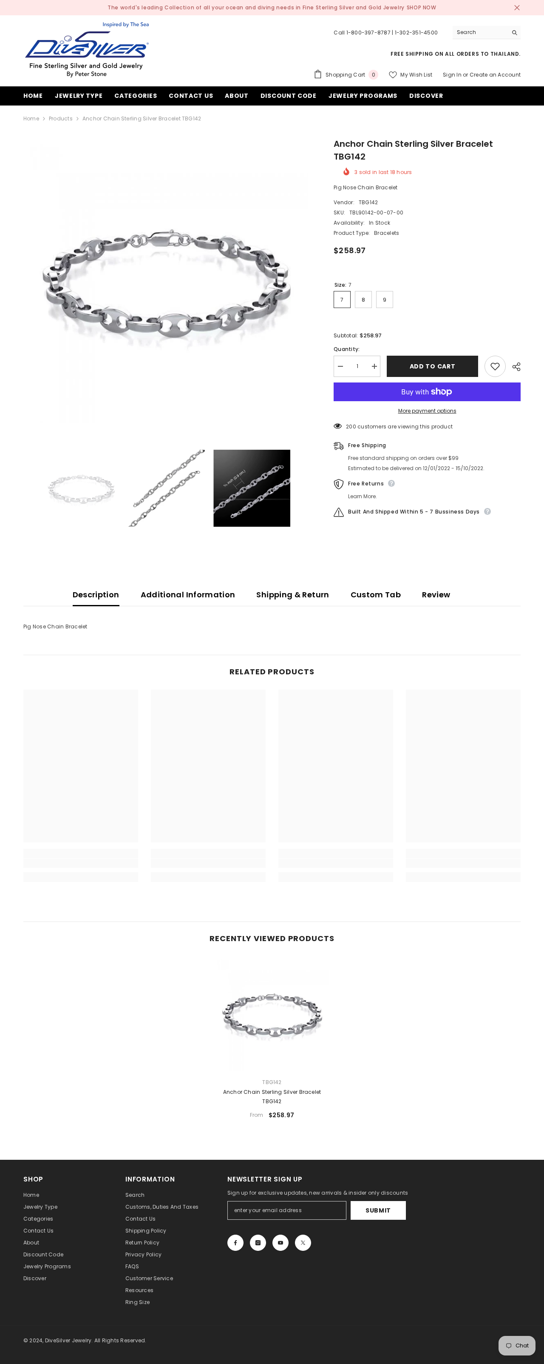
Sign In (452, 74)
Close (517, 7)
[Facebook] (235, 1243)
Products (61, 118)
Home (31, 118)
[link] (80, 863)
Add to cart (433, 366)
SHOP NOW (421, 7)
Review (436, 594)
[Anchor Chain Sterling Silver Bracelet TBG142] (272, 1013)
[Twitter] (303, 1243)
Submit (378, 1210)
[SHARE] (513, 367)
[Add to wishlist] (495, 366)
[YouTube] (280, 1243)
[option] (166, 280)
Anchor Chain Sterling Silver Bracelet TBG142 (272, 1096)
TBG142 (368, 202)
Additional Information (188, 594)
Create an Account (495, 74)
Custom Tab (376, 594)
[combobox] (480, 32)
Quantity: (347, 349)
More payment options (427, 410)
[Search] (487, 32)
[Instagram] (258, 1243)
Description (96, 594)
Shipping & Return (292, 594)
